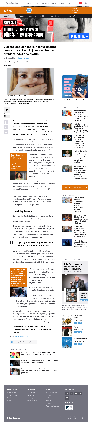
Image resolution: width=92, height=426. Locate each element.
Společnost (8, 16)
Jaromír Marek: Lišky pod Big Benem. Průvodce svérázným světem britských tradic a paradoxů (81, 115)
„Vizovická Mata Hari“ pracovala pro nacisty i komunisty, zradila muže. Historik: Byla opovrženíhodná (80, 141)
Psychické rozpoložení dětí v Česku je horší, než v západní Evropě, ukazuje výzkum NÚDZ (80, 231)
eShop (9, 401)
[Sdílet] (8, 116)
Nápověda (49, 395)
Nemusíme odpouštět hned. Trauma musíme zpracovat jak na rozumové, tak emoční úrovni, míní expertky (80, 246)
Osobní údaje (64, 417)
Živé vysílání (67, 91)
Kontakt (48, 403)
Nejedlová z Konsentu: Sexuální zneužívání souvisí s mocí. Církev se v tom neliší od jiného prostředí (39, 371)
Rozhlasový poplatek (53, 406)
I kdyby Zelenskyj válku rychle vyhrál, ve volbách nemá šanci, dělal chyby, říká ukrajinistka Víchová (81, 157)
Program (36, 3)
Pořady (30, 16)
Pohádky (67, 85)
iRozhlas (29, 3)
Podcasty (30, 398)
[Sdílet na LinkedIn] (6, 132)
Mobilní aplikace (32, 401)
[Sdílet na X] (6, 127)
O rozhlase (62, 3)
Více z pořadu (68, 195)
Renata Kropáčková (21, 336)
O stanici (58, 16)
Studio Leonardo (23, 58)
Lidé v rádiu (50, 398)
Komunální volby (12, 395)
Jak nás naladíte (51, 392)
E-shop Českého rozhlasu (73, 259)
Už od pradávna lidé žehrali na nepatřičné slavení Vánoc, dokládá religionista (81, 219)
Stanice (53, 3)
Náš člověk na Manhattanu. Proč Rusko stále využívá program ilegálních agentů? (81, 128)
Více (75, 16)
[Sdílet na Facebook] (6, 122)
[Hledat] (86, 3)
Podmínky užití (74, 417)
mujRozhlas (45, 3)
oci (30, 336)
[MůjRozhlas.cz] (7, 66)
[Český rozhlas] (11, 3)
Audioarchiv (76, 10)
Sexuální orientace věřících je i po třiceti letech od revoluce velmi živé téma (39, 362)
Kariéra (48, 401)
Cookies (56, 417)
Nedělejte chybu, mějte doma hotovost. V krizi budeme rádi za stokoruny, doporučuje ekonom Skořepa (80, 172)
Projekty (67, 16)
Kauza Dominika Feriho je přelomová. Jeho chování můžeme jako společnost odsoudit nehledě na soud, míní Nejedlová (17, 162)
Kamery (74, 12)
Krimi (66, 82)
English (82, 417)
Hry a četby (67, 78)
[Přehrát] (7, 110)
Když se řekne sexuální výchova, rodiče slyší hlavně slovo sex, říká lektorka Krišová (38, 353)
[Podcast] (5, 116)
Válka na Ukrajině (12, 392)
